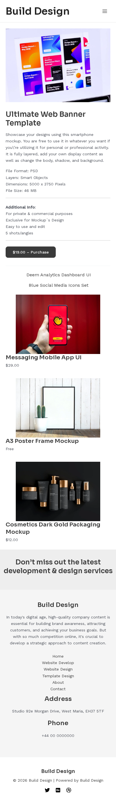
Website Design (58, 669)
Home (58, 656)
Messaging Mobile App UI (44, 357)
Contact (58, 689)
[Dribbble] (68, 790)
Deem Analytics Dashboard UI (58, 275)
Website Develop (58, 662)
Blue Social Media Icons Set (58, 285)
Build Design (38, 11)
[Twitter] (47, 790)
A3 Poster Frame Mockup (42, 441)
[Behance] (58, 790)
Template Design (58, 676)
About (58, 682)
